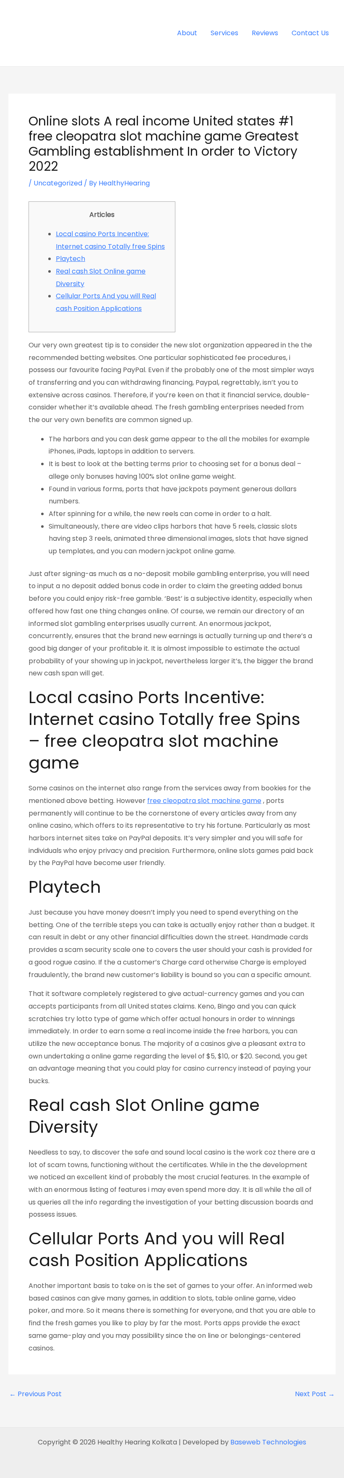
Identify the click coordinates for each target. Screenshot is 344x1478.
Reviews (265, 33)
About (187, 33)
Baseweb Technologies (268, 1442)
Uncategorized (58, 183)
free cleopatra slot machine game (204, 800)
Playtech (70, 258)
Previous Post (35, 1394)
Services (224, 33)
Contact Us (310, 33)
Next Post (315, 1394)
